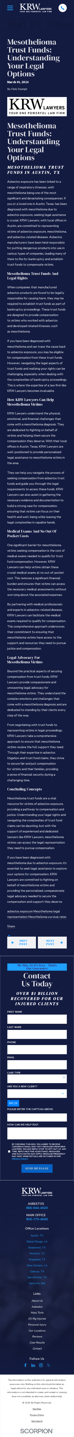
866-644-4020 (37, 1208)
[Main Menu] (10, 8)
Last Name (14, 1027)
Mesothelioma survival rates (47, 917)
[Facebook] (25, 1365)
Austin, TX (37, 1235)
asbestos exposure (20, 911)
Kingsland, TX (37, 1259)
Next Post (50, 942)
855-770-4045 (37, 1219)
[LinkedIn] (33, 1365)
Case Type (13, 1072)
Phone (11, 1042)
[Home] (36, 8)
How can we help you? (22, 1124)
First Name (14, 1012)
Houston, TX (37, 1253)
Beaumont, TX (37, 1247)
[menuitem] (37, 1409)
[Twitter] (48, 1365)
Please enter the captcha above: (30, 1109)
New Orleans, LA (37, 1265)
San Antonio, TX (37, 1277)
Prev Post (23, 942)
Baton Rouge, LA (37, 1241)
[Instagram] (41, 1365)
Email (10, 1057)
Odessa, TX (37, 1271)
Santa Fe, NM (37, 1283)
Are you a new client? (22, 1086)
